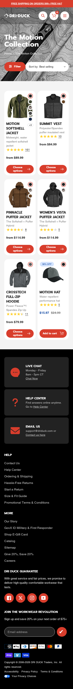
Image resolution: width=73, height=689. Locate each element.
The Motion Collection (28, 53)
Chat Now (32, 378)
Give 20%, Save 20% (18, 554)
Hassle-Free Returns (18, 483)
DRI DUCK (37, 662)
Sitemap (10, 547)
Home (8, 53)
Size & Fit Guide (15, 496)
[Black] (30, 96)
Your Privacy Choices (24, 676)
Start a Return (13, 489)
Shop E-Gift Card (16, 534)
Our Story (10, 521)
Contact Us (12, 463)
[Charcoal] (30, 113)
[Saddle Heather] (63, 101)
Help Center (40, 406)
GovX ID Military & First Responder (28, 528)
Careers (9, 561)
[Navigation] (64, 15)
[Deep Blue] (30, 119)
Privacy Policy (29, 671)
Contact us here (35, 434)
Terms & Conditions (51, 671)
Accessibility (11, 671)
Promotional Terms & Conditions (26, 502)
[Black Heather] (30, 107)
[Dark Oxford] (30, 264)
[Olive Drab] (30, 101)
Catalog (9, 541)
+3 (30, 125)
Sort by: (33, 66)
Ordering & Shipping (18, 476)
